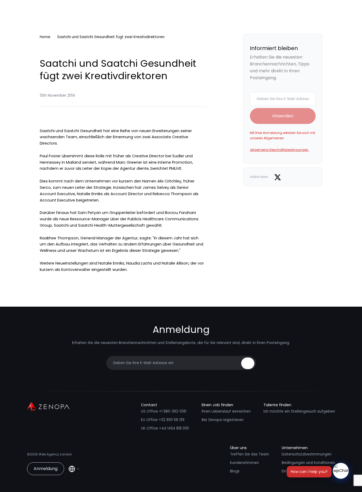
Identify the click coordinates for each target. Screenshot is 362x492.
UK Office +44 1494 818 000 (165, 428)
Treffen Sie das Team (249, 454)
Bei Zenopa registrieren (223, 419)
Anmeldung (46, 469)
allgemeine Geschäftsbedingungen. (279, 149)
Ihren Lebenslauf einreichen (226, 411)
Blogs (235, 471)
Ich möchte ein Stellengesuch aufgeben (299, 411)
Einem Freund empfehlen (304, 471)
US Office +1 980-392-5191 (163, 411)
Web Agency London (55, 454)
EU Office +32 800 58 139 (162, 419)
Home (45, 36)
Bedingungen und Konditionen (308, 462)
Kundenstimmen (244, 462)
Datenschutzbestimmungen (307, 454)
